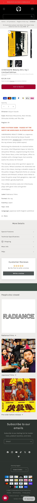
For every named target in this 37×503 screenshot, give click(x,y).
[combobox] (18, 16)
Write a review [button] (18, 273)
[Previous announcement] (3, 2)
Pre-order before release (11, 415)
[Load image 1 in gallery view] (10, 63)
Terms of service (14, 495)
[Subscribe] (31, 441)
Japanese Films (7, 375)
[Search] (32, 16)
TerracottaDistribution (17, 490)
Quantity (4, 102)
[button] (18, 92)
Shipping (12, 81)
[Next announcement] (33, 2)
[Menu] (4, 9)
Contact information (19, 498)
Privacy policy (26, 492)
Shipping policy (25, 495)
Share (6, 216)
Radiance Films (7, 335)
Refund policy (17, 492)
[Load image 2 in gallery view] (18, 63)
